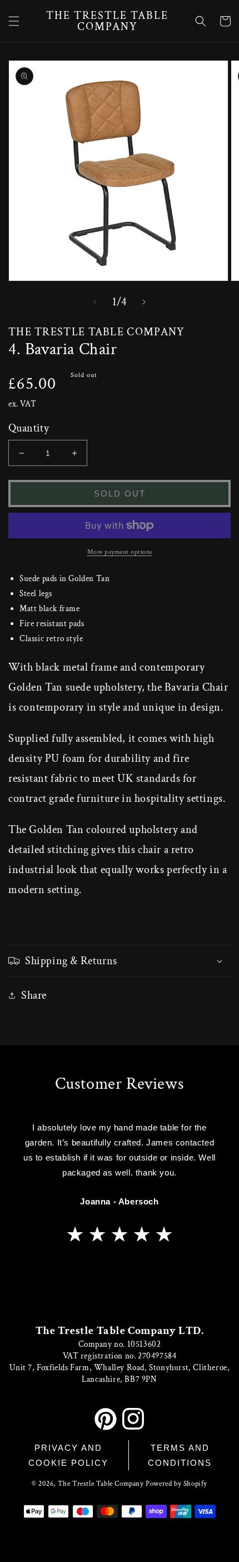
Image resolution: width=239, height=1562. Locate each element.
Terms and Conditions (180, 1455)
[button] (14, 21)
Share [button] (34, 995)
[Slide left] (95, 302)
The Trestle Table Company (101, 1483)
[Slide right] (144, 302)
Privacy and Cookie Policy (68, 1455)
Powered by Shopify (176, 1483)
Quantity (28, 428)
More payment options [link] (119, 552)
